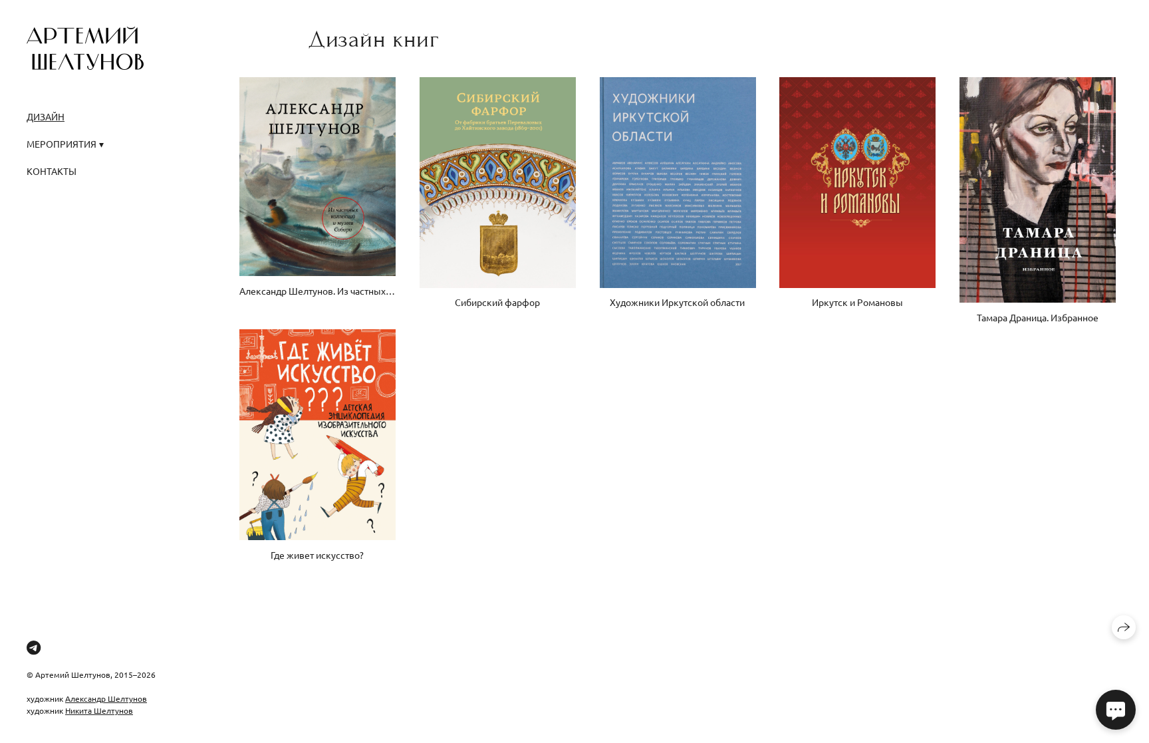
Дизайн (45, 116)
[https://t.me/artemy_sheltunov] (34, 647)
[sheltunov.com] (85, 48)
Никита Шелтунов (99, 710)
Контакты (51, 171)
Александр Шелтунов (106, 698)
